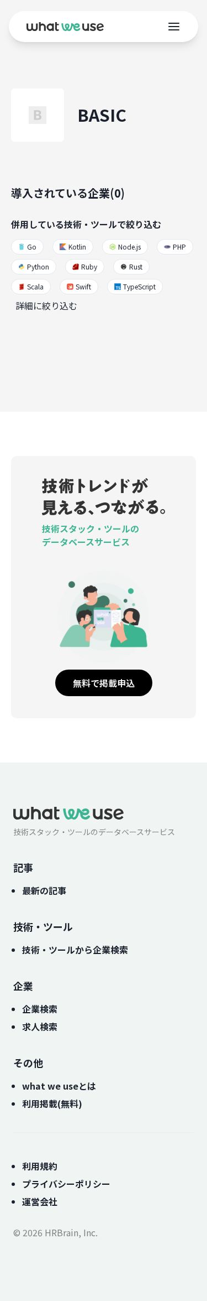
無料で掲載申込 (104, 683)
